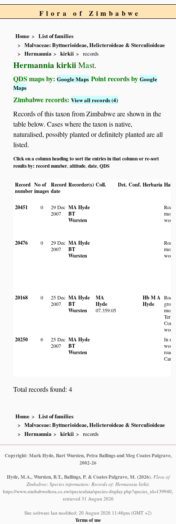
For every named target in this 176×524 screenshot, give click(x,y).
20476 (21, 242)
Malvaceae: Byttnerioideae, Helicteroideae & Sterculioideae (94, 45)
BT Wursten (77, 217)
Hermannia (37, 53)
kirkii (67, 53)
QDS (104, 165)
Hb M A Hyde (152, 301)
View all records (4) (94, 100)
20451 (21, 207)
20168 (21, 297)
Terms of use (88, 520)
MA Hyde (79, 207)
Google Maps (73, 79)
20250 (21, 339)
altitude (77, 165)
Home (22, 36)
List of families (55, 36)
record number (51, 165)
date (92, 165)
